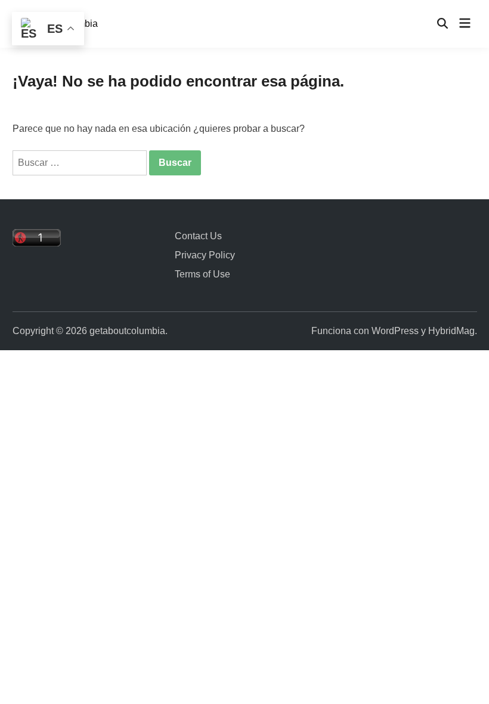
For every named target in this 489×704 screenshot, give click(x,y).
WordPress (395, 331)
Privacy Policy (205, 255)
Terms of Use (202, 274)
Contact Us (198, 236)
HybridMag (451, 331)
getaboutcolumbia (127, 331)
